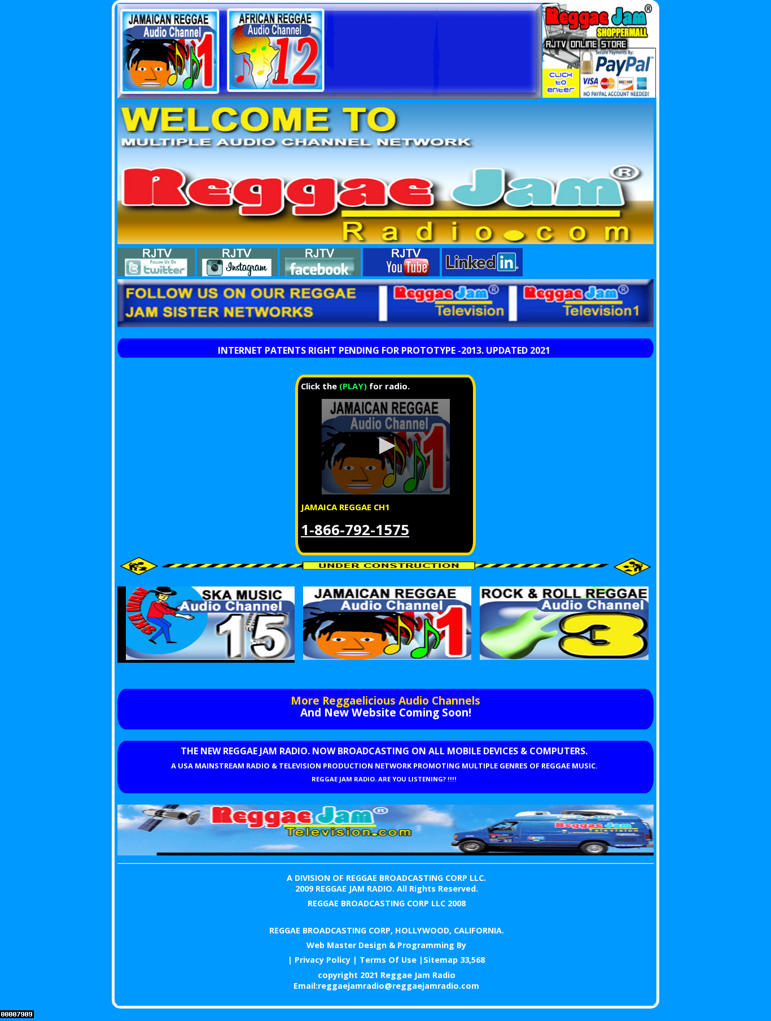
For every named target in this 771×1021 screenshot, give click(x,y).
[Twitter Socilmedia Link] (156, 273)
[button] (385, 445)
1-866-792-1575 (355, 530)
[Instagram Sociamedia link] (237, 273)
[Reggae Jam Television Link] (385, 852)
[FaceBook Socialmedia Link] (320, 273)
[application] (385, 446)
